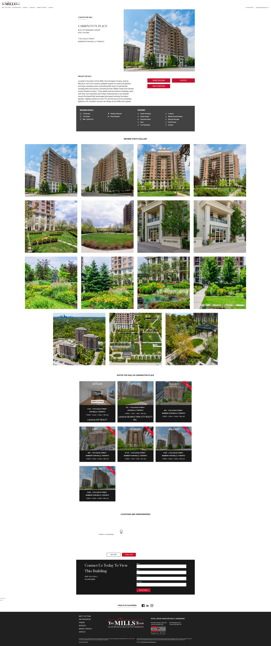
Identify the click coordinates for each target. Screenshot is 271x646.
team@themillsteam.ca (262, 7)
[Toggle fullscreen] (3, 598)
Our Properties (16, 7)
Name (138, 563)
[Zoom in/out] (4, 598)
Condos (82, 622)
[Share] (2, 598)
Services (82, 626)
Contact (50, 7)
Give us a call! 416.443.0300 (91, 578)
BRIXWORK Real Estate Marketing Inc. (148, 642)
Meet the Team (6, 7)
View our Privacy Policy (83, 642)
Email (138, 569)
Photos (183, 80)
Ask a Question (159, 86)
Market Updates (42, 7)
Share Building (159, 80)
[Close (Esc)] (0, 598)
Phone (138, 576)
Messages (139, 582)
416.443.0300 (249, 7)
